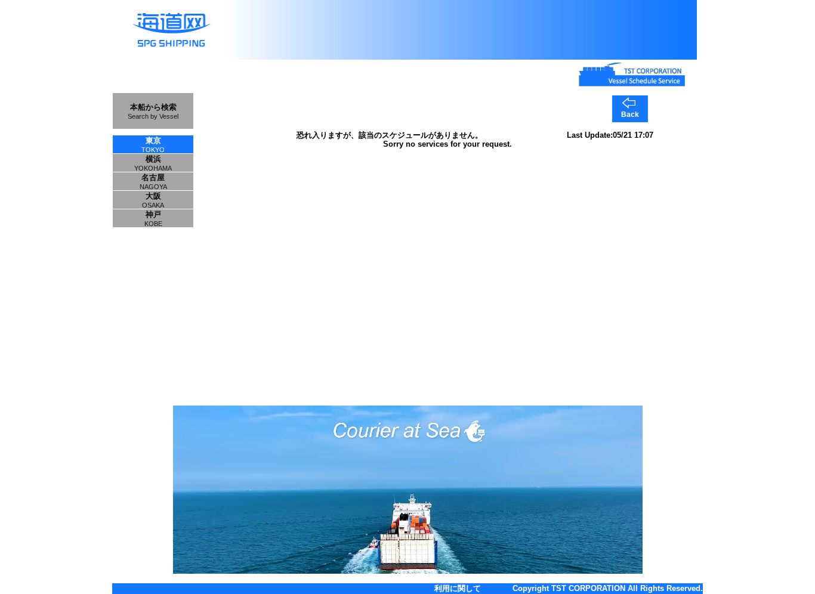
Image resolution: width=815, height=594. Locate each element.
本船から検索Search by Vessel (153, 111)
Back (630, 114)
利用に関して (457, 588)
